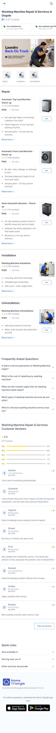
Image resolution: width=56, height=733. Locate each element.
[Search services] (51, 3)
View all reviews (44, 626)
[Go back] (4, 3)
